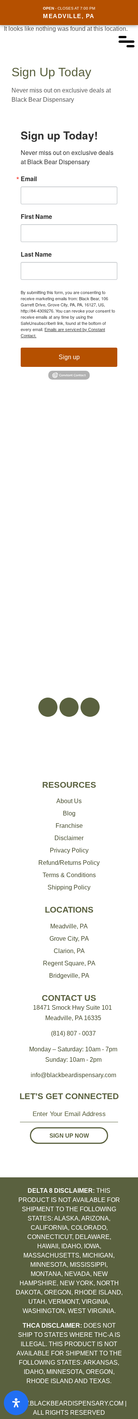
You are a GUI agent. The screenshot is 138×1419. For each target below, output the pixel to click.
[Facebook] (48, 707)
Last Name (36, 254)
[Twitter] (90, 707)
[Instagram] (69, 707)
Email (29, 179)
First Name (36, 217)
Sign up (69, 357)
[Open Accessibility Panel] (16, 1402)
